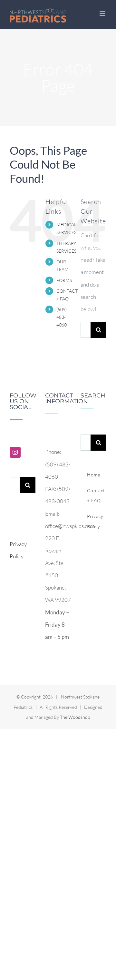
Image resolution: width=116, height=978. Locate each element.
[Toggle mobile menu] (103, 13)
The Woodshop (75, 717)
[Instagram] (15, 452)
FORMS (64, 280)
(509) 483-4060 (61, 317)
